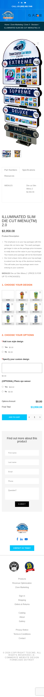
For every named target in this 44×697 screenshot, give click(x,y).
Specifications (28, 170)
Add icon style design (12, 341)
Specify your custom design (15, 359)
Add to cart (14, 417)
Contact (22, 638)
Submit (22, 504)
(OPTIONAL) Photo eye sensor (16, 381)
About (22, 617)
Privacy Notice (22, 630)
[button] (38, 43)
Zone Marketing (22, 587)
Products (22, 579)
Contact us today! (22, 548)
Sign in (22, 596)
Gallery (22, 621)
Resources (9, 176)
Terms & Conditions (22, 634)
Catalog (22, 613)
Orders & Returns (22, 604)
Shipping (22, 600)
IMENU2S (8, 185)
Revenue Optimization (22, 583)
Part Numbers (10, 170)
